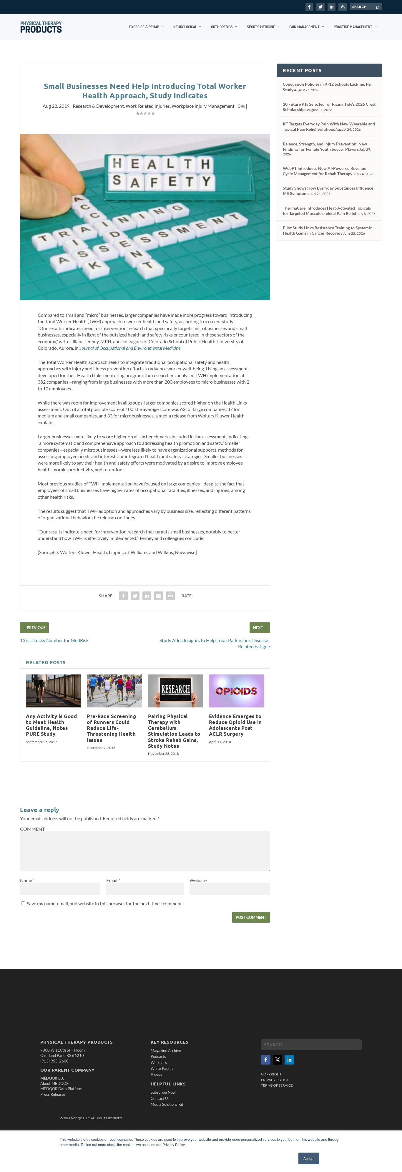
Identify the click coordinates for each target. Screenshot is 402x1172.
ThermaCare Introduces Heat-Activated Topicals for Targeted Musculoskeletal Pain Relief (327, 210)
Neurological (185, 26)
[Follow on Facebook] (265, 1060)
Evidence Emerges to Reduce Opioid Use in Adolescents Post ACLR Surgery (235, 725)
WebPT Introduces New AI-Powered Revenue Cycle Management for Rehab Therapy (324, 171)
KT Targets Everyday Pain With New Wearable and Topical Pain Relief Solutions (329, 126)
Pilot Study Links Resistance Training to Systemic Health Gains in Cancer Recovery (327, 230)
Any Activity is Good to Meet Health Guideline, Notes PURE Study (51, 725)
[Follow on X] (277, 1060)
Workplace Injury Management (203, 106)
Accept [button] (308, 1158)
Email (113, 880)
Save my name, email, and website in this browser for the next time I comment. (105, 903)
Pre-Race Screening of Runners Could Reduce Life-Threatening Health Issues (111, 728)
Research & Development (98, 106)
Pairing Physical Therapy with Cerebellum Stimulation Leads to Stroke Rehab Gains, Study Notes (174, 731)
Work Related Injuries (148, 106)
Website (198, 880)
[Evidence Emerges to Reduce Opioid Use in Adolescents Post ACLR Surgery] (236, 690)
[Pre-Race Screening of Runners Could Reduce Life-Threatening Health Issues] (114, 690)
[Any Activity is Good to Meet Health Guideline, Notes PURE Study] (53, 690)
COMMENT (32, 829)
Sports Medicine (261, 26)
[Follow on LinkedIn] (289, 1060)
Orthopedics (222, 26)
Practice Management (353, 26)
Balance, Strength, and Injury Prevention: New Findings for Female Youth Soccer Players (325, 146)
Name (27, 880)
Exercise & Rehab (144, 26)
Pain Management (304, 26)
